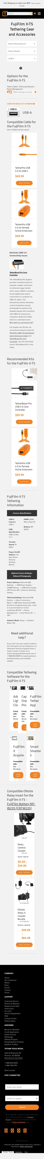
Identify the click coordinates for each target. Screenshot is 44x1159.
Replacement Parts (12, 1006)
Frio (26, 1152)
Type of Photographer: (15, 1093)
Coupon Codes (10, 1018)
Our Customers (10, 980)
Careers (8, 990)
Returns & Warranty (12, 1003)
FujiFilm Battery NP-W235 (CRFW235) (21, 806)
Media (7, 982)
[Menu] (39, 13)
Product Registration (13, 1013)
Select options (24, 183)
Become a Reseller (12, 1029)
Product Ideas (10, 1021)
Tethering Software (26, 86)
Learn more (35, 725)
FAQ (6, 1016)
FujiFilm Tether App (35, 700)
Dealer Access (10, 1034)
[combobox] (21, 1098)
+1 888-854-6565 (11, 1063)
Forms (7, 992)
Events (7, 987)
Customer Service (12, 1001)
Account (8, 1011)
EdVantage (9, 1037)
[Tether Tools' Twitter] (20, 1131)
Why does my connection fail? (21, 322)
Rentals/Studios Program (14, 1042)
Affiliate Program (11, 1039)
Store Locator (10, 1070)
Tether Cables (12, 86)
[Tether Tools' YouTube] (25, 1131)
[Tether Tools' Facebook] (14, 1131)
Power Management (15, 89)
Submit (22, 1107)
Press (7, 985)
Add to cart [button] (24, 243)
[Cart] (35, 13)
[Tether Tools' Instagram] (7, 1131)
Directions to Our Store (14, 1058)
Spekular (18, 1152)
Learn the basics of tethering (20, 104)
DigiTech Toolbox (11, 1044)
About (7, 977)
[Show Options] (37, 1098)
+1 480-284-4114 (11, 1065)
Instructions (9, 1008)
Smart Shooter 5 (35, 751)
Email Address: (12, 1082)
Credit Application (12, 1032)
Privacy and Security (26, 1146)
